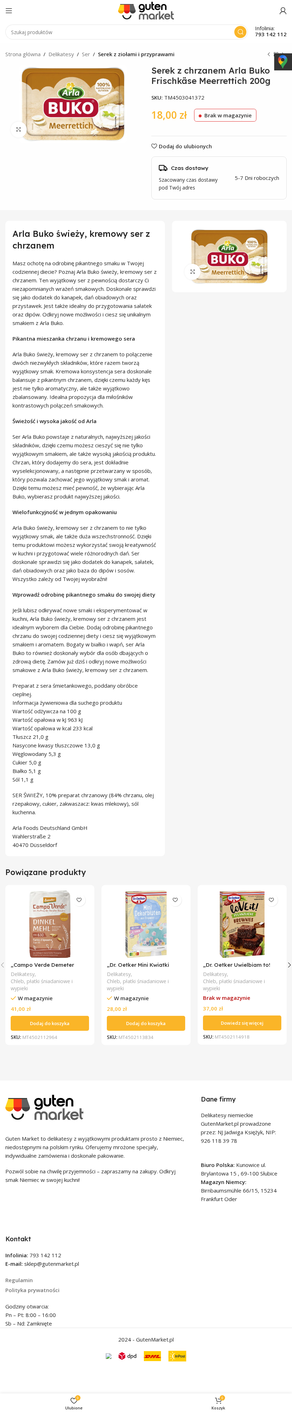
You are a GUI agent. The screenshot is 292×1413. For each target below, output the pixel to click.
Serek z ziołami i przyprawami (136, 54)
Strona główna (23, 54)
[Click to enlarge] (19, 130)
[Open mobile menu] (9, 11)
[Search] (240, 32)
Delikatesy (61, 54)
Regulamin (19, 1280)
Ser (86, 54)
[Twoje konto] (283, 11)
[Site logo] (146, 10)
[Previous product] (268, 54)
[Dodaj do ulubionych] (79, 900)
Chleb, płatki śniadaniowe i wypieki (42, 985)
